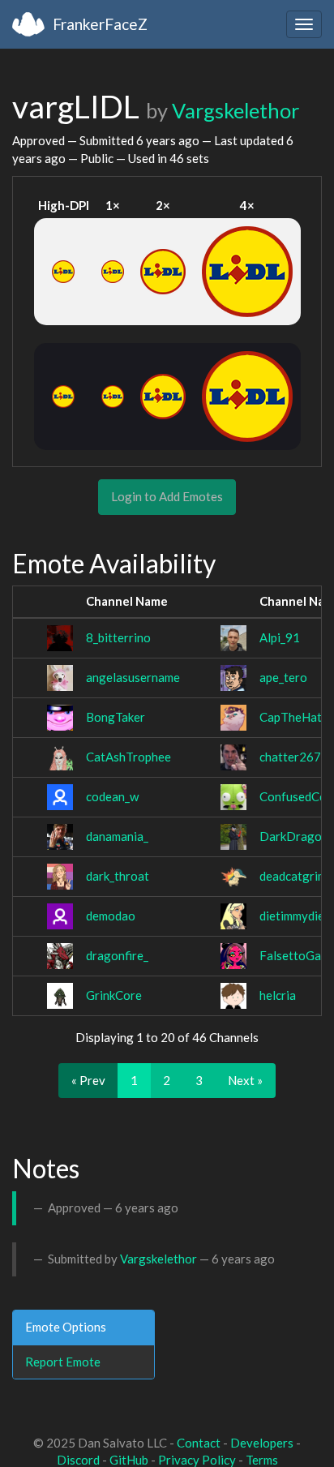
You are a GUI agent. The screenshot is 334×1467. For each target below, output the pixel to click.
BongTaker (115, 717)
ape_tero (283, 677)
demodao (110, 915)
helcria (277, 995)
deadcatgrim (293, 876)
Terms (262, 1459)
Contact (199, 1442)
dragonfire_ (117, 955)
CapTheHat (290, 717)
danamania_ (117, 836)
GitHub (128, 1459)
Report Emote (63, 1361)
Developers (261, 1442)
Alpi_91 (279, 637)
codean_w (112, 796)
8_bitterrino (118, 637)
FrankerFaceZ (100, 24)
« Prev (88, 1080)
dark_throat (117, 876)
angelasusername (133, 677)
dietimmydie (291, 915)
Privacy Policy (197, 1459)
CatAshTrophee (128, 756)
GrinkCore (114, 995)
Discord (78, 1459)
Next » (245, 1080)
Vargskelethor (235, 110)
